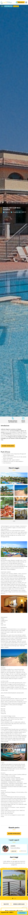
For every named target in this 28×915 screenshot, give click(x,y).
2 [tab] (14, 898)
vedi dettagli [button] (22, 912)
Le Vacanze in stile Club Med (14, 872)
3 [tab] (15, 898)
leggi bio (13, 851)
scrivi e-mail (23, 851)
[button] (26, 2)
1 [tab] (12, 898)
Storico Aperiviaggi (18, 904)
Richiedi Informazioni (8, 446)
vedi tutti (6, 904)
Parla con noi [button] (21, 2)
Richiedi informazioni (14, 833)
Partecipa (14, 893)
